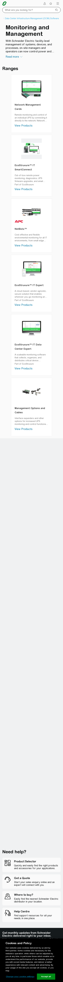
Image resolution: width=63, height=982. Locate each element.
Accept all (46, 976)
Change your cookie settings (20, 976)
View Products (23, 125)
